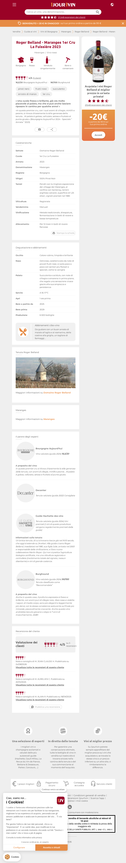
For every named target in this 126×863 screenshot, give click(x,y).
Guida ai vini (30, 31)
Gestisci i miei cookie (77, 801)
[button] (12, 856)
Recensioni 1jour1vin (77, 798)
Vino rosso (52, 52)
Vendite (16, 31)
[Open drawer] (14, 4)
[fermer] (123, 23)
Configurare (19, 847)
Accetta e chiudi (51, 847)
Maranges (66, 31)
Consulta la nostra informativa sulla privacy (24, 838)
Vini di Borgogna (48, 31)
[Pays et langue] (112, 4)
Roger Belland (82, 31)
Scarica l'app (97, 798)
